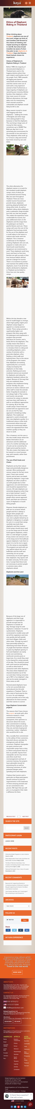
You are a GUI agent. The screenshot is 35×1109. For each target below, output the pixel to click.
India (25, 1046)
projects (12, 713)
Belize (5, 1039)
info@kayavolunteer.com (15, 1008)
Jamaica (6, 1055)
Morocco (16, 1049)
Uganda (16, 1064)
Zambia (16, 1066)
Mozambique (17, 1051)
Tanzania (16, 1061)
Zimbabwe (16, 1069)
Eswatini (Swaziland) (17, 1039)
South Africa (15, 1057)
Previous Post (10, 816)
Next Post (25, 816)
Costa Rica (5, 1049)
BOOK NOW (17, 972)
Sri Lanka (25, 1059)
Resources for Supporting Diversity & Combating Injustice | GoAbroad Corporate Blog (16, 885)
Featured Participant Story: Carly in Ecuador (17, 869)
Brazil (5, 1042)
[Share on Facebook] (8, 930)
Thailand (9, 36)
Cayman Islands (6, 1045)
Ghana (15, 1043)
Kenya (15, 1046)
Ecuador (6, 1053)
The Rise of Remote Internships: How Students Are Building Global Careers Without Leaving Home (17, 864)
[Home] (17, 2)
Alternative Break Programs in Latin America (17, 854)
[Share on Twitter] (14, 930)
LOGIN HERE (9, 841)
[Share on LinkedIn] (27, 930)
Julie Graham (8, 891)
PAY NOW (17, 1021)
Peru (5, 1058)
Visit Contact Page (14, 998)
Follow (24, 920)
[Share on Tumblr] (20, 930)
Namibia (16, 1054)
